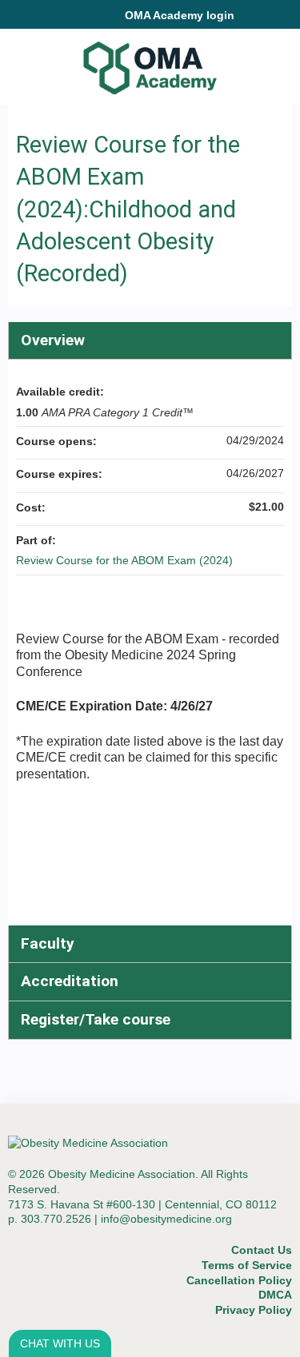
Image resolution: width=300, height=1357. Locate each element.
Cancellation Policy (239, 1280)
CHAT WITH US (60, 1343)
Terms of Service (247, 1265)
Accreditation (69, 981)
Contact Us (261, 1250)
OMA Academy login (179, 15)
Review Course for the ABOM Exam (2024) (124, 560)
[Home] (150, 63)
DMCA (275, 1294)
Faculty (47, 943)
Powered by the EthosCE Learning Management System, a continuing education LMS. (235, 1345)
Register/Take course (95, 1019)
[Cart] (253, 23)
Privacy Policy (253, 1309)
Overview (53, 340)
